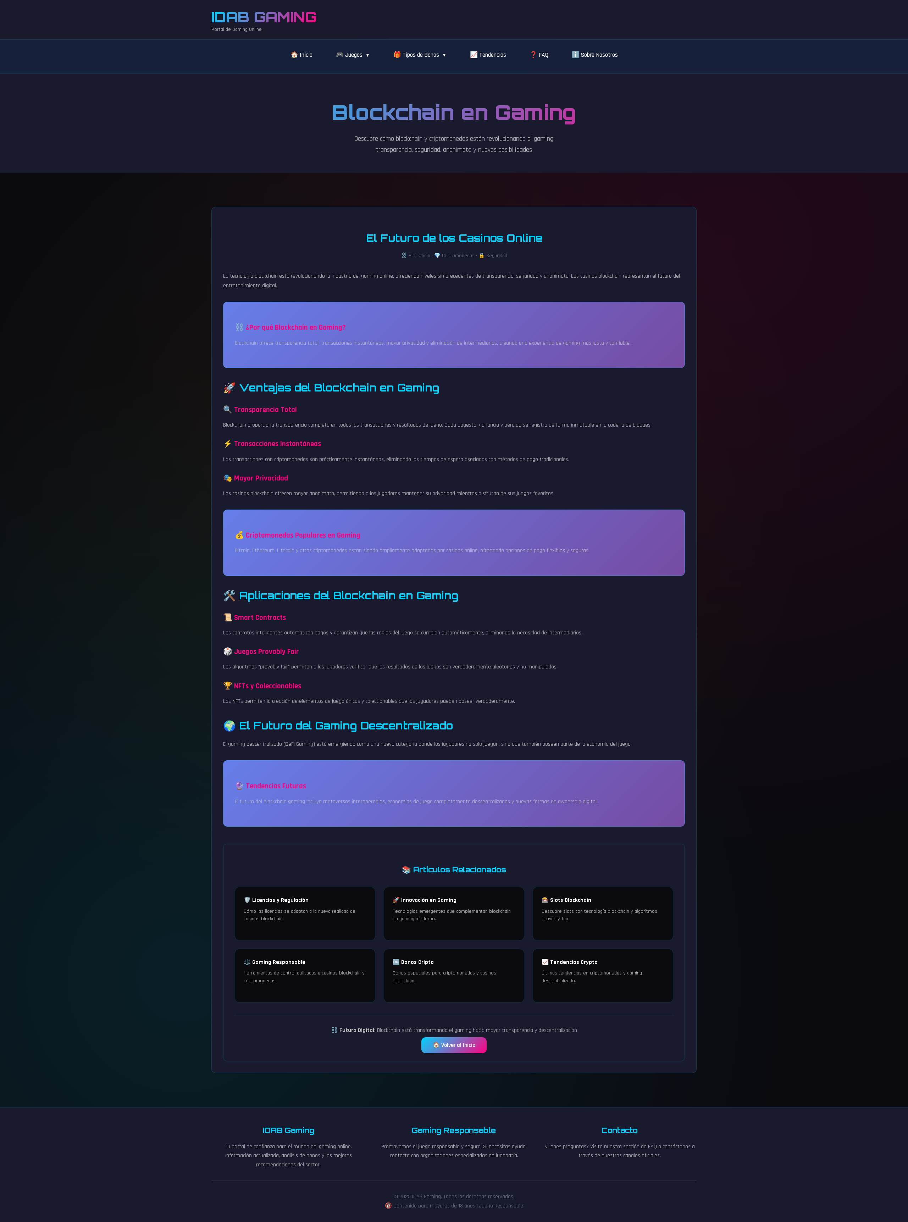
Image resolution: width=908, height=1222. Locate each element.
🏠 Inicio (301, 55)
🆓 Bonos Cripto (413, 962)
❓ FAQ (539, 55)
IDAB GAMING (264, 17)
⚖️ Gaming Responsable (274, 962)
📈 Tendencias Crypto (570, 962)
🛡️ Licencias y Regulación (276, 900)
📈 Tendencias (488, 55)
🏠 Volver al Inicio (454, 1045)
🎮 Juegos (349, 55)
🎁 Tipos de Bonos (416, 55)
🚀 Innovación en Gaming (424, 900)
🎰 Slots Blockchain (566, 900)
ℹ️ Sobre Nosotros (595, 55)
